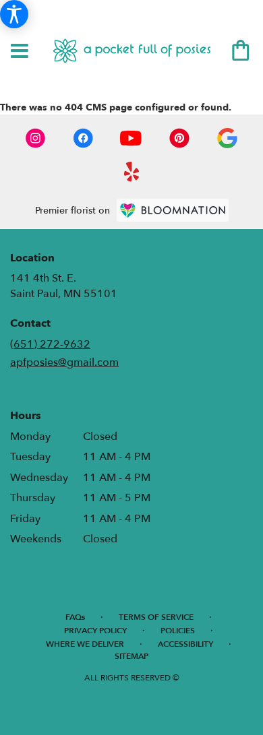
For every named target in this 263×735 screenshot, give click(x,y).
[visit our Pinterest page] (179, 138)
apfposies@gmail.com (64, 362)
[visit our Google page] (227, 138)
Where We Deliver (85, 644)
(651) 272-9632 (50, 344)
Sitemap (131, 656)
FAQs (75, 617)
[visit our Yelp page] (132, 172)
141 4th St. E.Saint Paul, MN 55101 (63, 285)
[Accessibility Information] (14, 14)
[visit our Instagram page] (35, 138)
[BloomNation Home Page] (173, 210)
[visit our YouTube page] (131, 138)
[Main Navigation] (19, 52)
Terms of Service (156, 617)
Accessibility (185, 644)
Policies (177, 630)
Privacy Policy (95, 630)
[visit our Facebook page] (83, 138)
